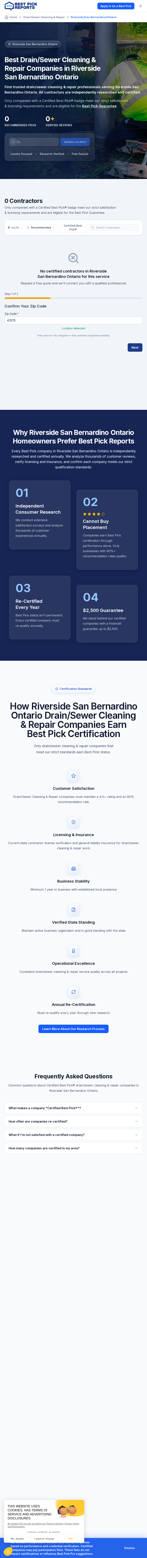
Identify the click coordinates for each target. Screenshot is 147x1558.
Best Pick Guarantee (99, 106)
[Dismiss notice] (139, 1548)
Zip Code (11, 313)
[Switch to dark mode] (91, 6)
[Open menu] (140, 6)
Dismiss (129, 1548)
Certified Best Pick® (73, 227)
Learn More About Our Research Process (73, 1029)
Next (135, 347)
